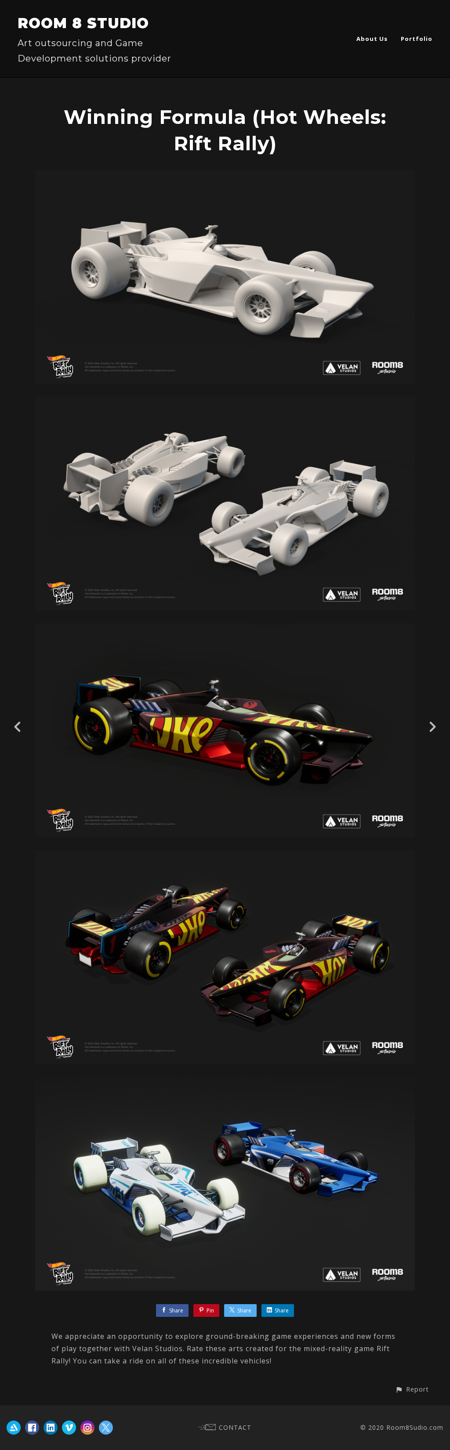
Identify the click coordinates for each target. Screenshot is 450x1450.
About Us (372, 39)
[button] (412, 1389)
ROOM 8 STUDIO (83, 23)
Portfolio (416, 39)
